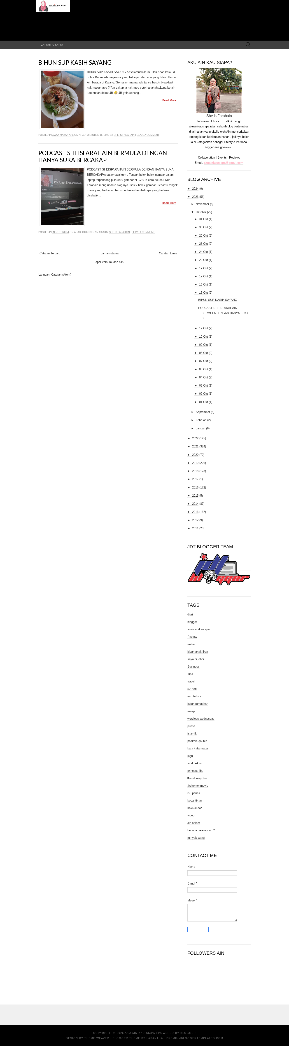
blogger (192, 622)
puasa (191, 726)
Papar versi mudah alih (108, 262)
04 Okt (203, 377)
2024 (195, 188)
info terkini (60, 232)
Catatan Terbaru (50, 253)
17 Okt (203, 276)
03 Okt (203, 385)
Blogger (188, 1033)
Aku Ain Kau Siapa (140, 1033)
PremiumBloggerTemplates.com (194, 1038)
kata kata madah (198, 748)
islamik (192, 733)
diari (190, 614)
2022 (195, 438)
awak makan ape (63, 135)
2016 (195, 487)
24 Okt (203, 251)
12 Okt (203, 328)
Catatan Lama (168, 253)
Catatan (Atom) (61, 274)
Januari (200, 428)
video (190, 815)
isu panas (193, 793)
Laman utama (52, 44)
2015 (195, 495)
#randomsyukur (197, 778)
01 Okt (203, 402)
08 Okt (203, 353)
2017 (195, 479)
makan (191, 644)
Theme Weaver (96, 1038)
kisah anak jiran (197, 651)
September (203, 412)
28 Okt (203, 243)
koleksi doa (194, 808)
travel (191, 681)
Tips (190, 674)
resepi (191, 711)
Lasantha (155, 1038)
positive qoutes (197, 741)
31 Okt (203, 219)
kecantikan (194, 800)
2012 (195, 520)
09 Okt (203, 344)
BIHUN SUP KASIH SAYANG (75, 62)
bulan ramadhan (197, 703)
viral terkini (194, 763)
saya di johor (195, 659)
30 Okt (203, 227)
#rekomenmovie (197, 785)
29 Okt (203, 235)
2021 (195, 446)
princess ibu (195, 770)
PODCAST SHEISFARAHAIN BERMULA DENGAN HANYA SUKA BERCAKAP (102, 156)
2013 (195, 512)
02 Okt (203, 393)
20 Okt (203, 260)
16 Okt (203, 284)
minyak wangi (196, 837)
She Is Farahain (124, 135)
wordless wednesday (200, 718)
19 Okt (203, 268)
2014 (195, 503)
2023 (195, 196)
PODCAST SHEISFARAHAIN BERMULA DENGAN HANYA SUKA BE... (223, 313)
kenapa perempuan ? (201, 830)
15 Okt (203, 292)
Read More (169, 100)
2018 (195, 471)
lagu (190, 756)
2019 (195, 463)
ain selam (193, 823)
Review (192, 636)
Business (193, 666)
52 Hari (192, 689)
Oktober (201, 212)
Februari (201, 420)
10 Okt (203, 336)
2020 (195, 454)
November (202, 204)
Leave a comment (148, 135)
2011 (195, 528)
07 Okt (203, 361)
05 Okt (203, 369)
